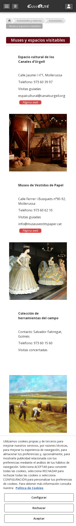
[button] (38, 6)
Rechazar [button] (39, 508)
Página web (30, 102)
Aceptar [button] (39, 518)
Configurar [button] (39, 497)
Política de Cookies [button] (29, 488)
